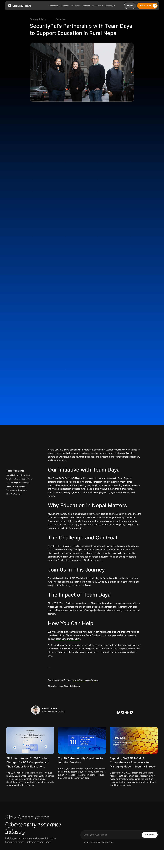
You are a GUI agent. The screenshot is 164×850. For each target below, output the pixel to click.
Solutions (75, 5)
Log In (130, 5)
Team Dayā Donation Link (67, 638)
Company (109, 5)
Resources (96, 5)
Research (86, 5)
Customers (53, 5)
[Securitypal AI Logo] (19, 5)
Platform (63, 5)
